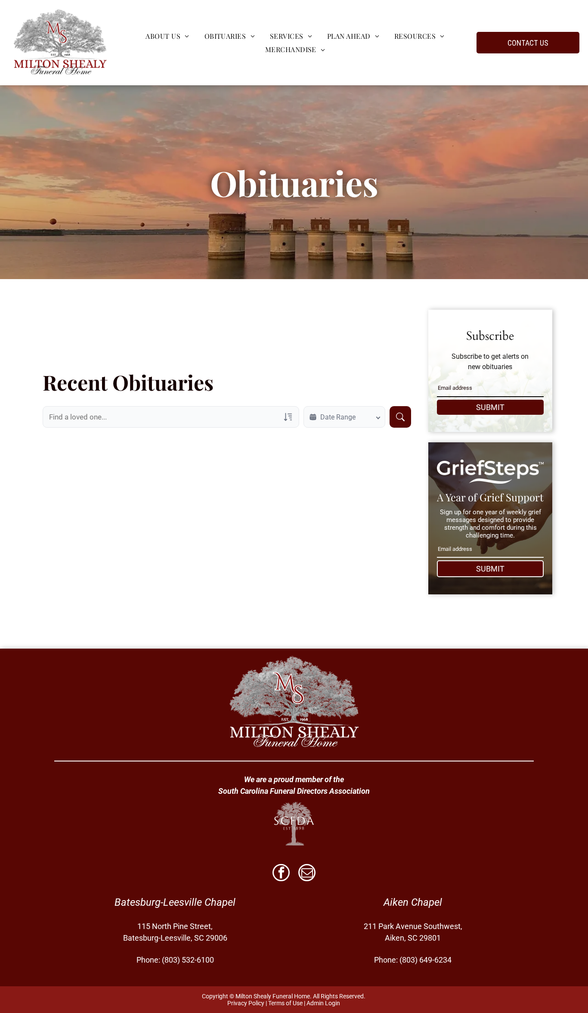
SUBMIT (490, 407)
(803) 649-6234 (425, 959)
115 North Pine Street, (175, 926)
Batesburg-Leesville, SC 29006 (175, 937)
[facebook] (281, 873)
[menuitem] (166, 36)
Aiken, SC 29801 (413, 937)
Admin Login (323, 1003)
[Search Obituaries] (400, 417)
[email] (307, 873)
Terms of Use (285, 1003)
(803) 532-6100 (188, 959)
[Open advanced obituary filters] (288, 417)
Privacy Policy (245, 1003)
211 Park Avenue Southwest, (413, 926)
